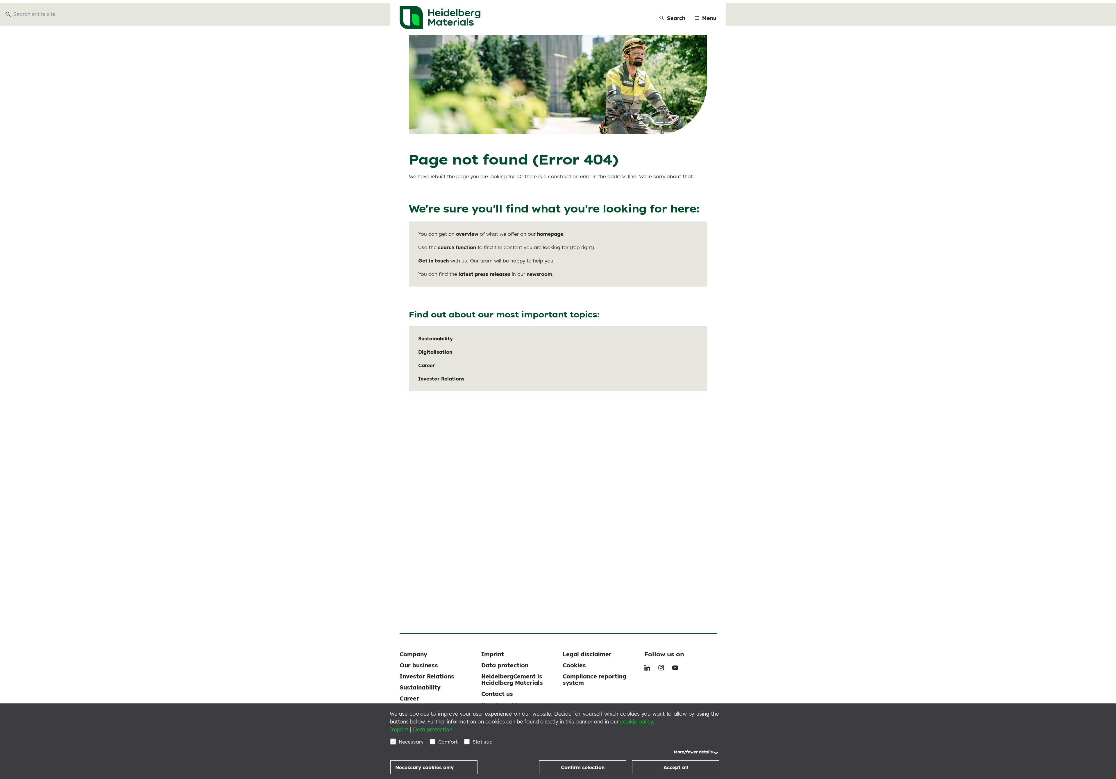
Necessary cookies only (424, 767)
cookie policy (636, 721)
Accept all (675, 767)
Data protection (432, 729)
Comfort (448, 742)
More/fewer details (693, 752)
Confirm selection (582, 767)
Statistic (482, 742)
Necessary (411, 742)
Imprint (399, 729)
